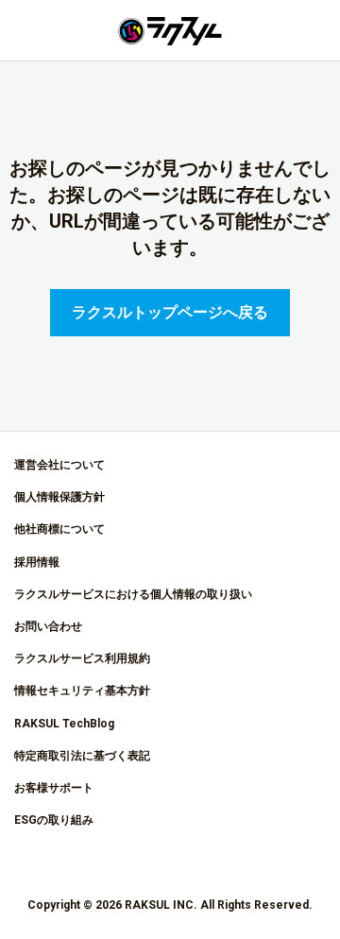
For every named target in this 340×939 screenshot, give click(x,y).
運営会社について (59, 464)
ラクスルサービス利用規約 (82, 658)
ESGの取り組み (54, 820)
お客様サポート (54, 787)
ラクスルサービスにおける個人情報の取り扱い (133, 594)
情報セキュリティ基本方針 (82, 690)
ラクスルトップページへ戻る (170, 312)
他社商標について (59, 529)
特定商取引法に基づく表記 (82, 755)
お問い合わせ (48, 626)
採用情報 (37, 562)
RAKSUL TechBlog (64, 723)
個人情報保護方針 (59, 497)
